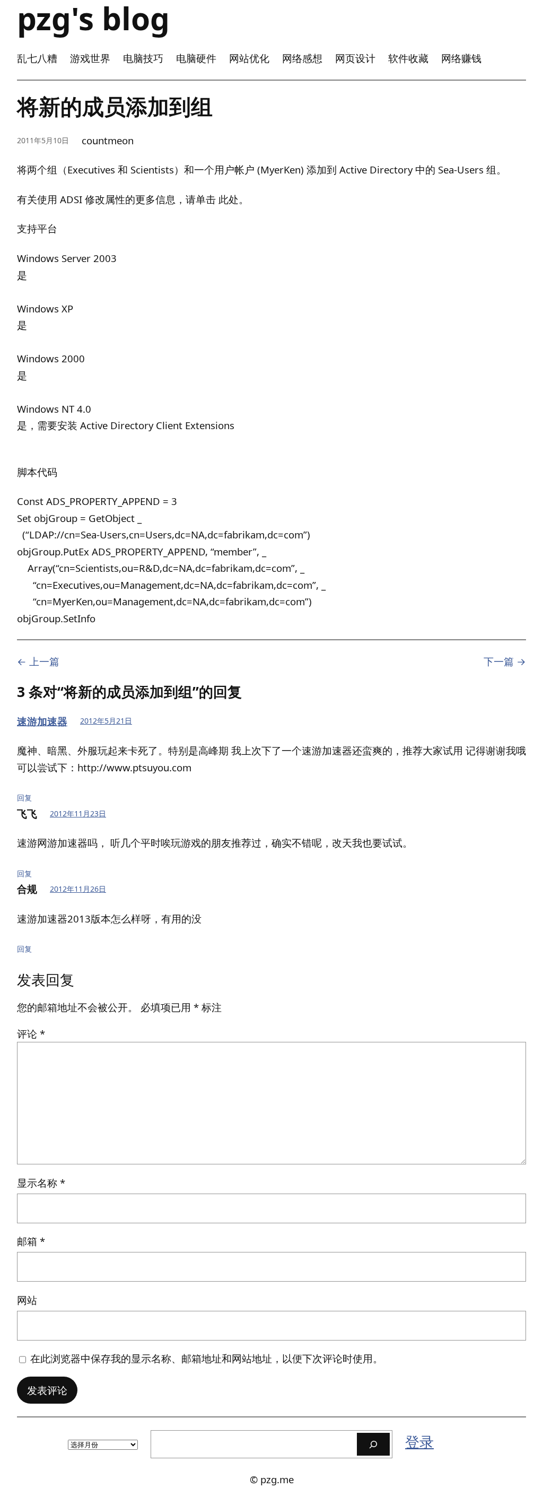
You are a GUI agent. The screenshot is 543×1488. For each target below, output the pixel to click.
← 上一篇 (38, 661)
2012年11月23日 (78, 813)
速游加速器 (42, 721)
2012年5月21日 (106, 721)
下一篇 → (505, 661)
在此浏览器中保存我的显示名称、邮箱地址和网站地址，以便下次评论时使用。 (206, 1358)
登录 (419, 1441)
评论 (31, 1033)
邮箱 (31, 1241)
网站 (27, 1300)
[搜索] (373, 1444)
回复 (24, 798)
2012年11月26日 (78, 889)
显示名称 (41, 1182)
